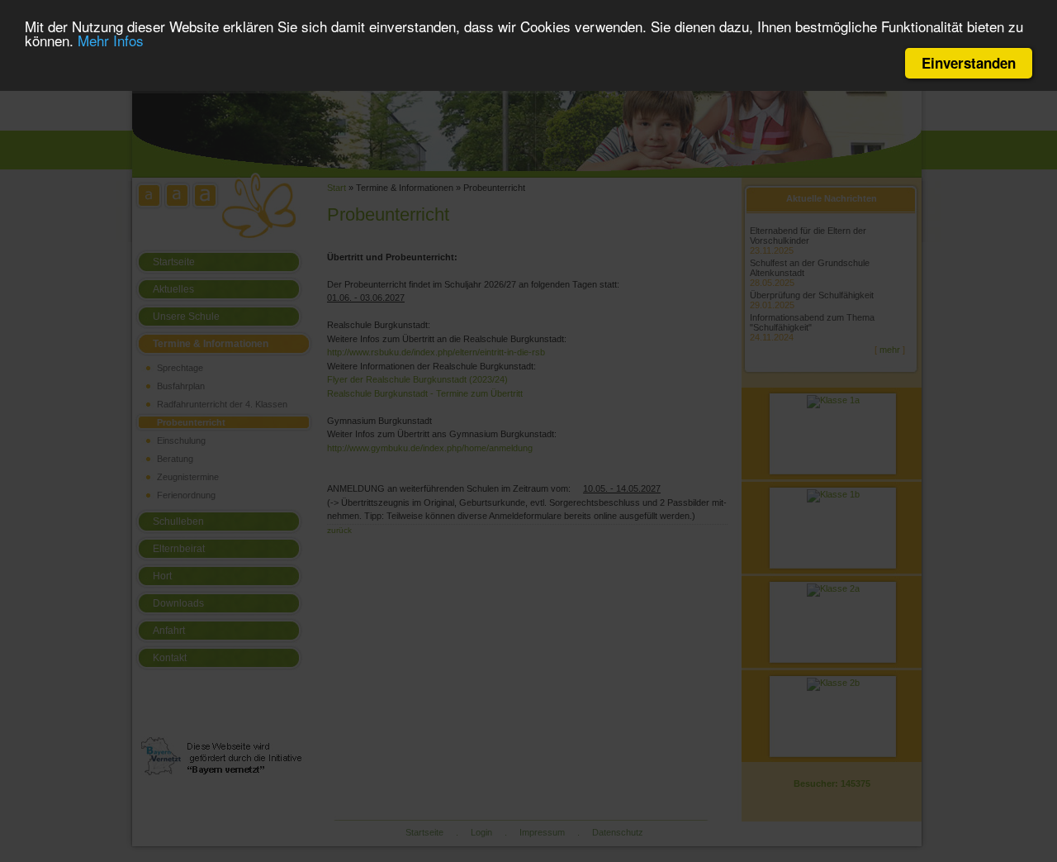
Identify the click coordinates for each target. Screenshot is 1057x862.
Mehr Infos (111, 41)
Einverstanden (969, 63)
